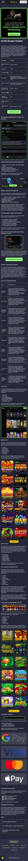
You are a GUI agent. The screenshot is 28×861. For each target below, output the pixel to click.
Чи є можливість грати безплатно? (13, 826)
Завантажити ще (14, 711)
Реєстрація (23, 2)
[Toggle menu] (3, 2)
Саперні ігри (14, 850)
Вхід (17, 845)
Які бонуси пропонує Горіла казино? (10, 830)
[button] (25, 182)
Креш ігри (14, 847)
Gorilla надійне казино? (9, 821)
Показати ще (14, 541)
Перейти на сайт (14, 34)
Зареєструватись (13, 185)
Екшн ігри (23, 845)
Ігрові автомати (6, 847)
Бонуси (12, 845)
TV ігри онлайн (4, 845)
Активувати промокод (14, 259)
